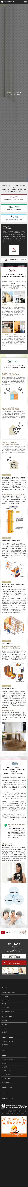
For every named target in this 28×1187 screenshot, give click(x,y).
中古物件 (4, 1024)
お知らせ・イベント (7, 1087)
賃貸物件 (4, 1032)
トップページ (5, 987)
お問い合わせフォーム (7, 1098)
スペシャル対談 (6, 1074)
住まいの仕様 (5, 1000)
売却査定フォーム (7, 1045)
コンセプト (5, 996)
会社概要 (4, 1067)
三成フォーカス (6, 1070)
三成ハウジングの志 (7, 1059)
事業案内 (4, 1063)
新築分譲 (4, 1020)
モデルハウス (5, 1007)
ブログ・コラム (6, 1093)
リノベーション (6, 1050)
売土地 (4, 1028)
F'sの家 (4, 1004)
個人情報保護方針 (7, 1082)
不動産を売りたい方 (7, 1041)
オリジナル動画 (6, 1078)
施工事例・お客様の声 (8, 1011)
